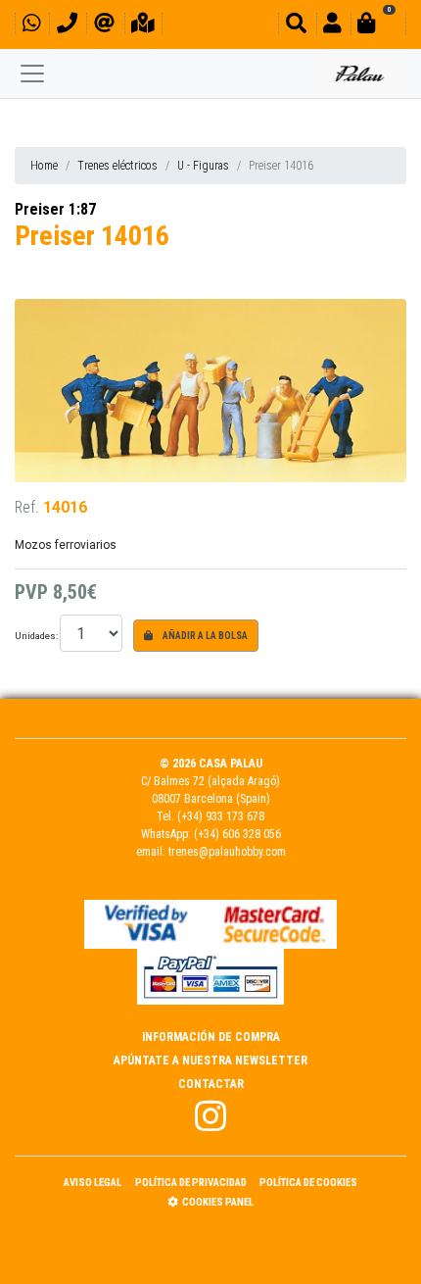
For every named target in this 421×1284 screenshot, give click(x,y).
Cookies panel (218, 1202)
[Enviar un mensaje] (104, 26)
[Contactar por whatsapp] (31, 26)
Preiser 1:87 (55, 209)
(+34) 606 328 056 (237, 834)
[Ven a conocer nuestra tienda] (143, 26)
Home (44, 166)
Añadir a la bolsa (204, 635)
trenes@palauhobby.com (227, 852)
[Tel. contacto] (67, 26)
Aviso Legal (92, 1182)
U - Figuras (203, 166)
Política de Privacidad (191, 1182)
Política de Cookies (308, 1182)
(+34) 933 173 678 (220, 816)
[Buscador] (296, 26)
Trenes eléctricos (117, 166)
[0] (377, 26)
